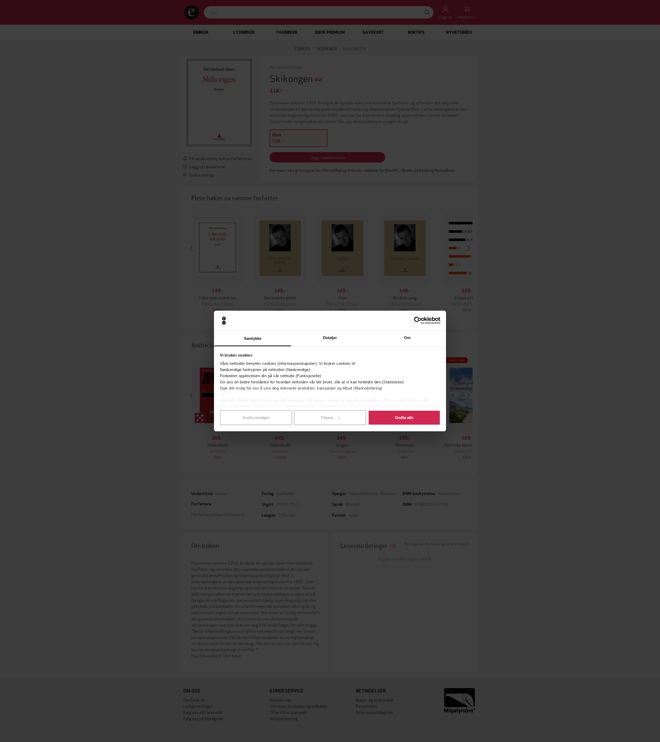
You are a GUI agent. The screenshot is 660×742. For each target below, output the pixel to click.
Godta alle (404, 417)
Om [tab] (407, 337)
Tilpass (327, 417)
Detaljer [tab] (330, 337)
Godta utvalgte (255, 417)
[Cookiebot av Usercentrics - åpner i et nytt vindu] (417, 321)
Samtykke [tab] (253, 338)
